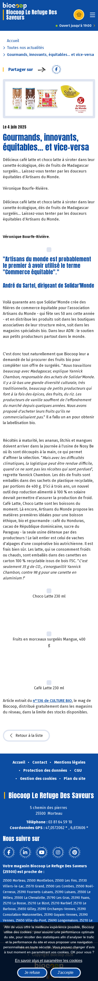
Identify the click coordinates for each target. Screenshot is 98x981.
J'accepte (66, 972)
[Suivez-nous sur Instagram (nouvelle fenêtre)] (58, 852)
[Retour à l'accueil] (15, 6)
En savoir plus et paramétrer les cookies (48, 961)
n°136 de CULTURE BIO (52, 700)
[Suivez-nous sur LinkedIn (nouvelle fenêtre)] (25, 852)
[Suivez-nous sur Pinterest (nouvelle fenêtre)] (74, 852)
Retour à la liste (29, 735)
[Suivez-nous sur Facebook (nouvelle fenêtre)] (9, 852)
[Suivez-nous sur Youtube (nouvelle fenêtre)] (42, 852)
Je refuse (32, 972)
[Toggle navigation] (92, 16)
